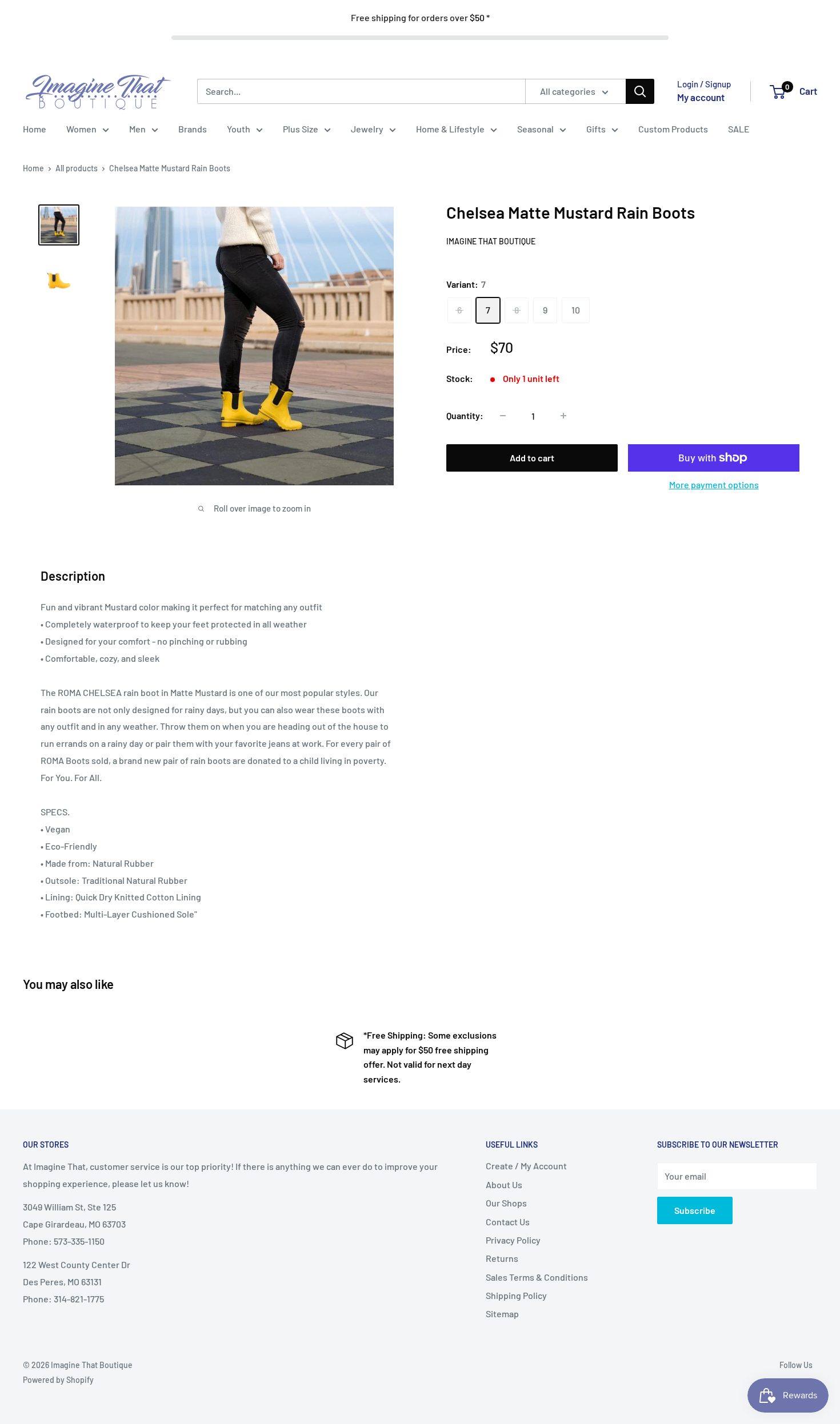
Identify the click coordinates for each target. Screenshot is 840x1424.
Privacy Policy (513, 1239)
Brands (192, 128)
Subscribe (694, 1210)
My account (701, 97)
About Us (504, 1184)
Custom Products (673, 128)
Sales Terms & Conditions (537, 1277)
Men (137, 128)
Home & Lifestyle (450, 128)
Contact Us (508, 1221)
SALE (739, 128)
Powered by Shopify (58, 1380)
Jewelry (367, 128)
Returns (502, 1258)
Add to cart (532, 457)
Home (34, 128)
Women (81, 128)
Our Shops (506, 1202)
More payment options (714, 484)
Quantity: (464, 415)
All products (76, 168)
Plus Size (300, 128)
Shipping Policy (516, 1295)
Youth (238, 128)
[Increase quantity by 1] (563, 416)
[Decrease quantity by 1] (503, 416)
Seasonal (535, 128)
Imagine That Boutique (490, 241)
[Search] (640, 91)
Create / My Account (526, 1165)
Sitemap (502, 1313)
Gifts (596, 128)
